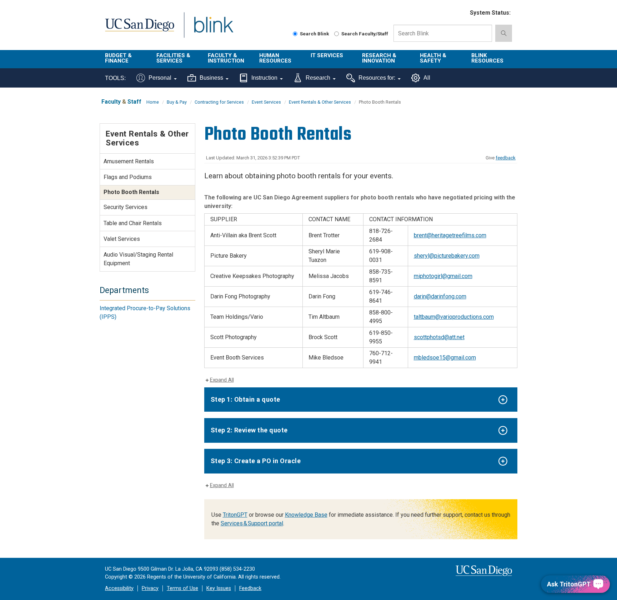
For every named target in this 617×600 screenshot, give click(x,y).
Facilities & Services (173, 58)
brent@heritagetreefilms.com (450, 235)
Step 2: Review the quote (249, 430)
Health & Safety (433, 58)
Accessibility (119, 588)
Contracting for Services (219, 102)
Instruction (264, 78)
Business (211, 78)
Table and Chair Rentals (133, 223)
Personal (160, 78)
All (426, 78)
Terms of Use (182, 588)
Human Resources (275, 58)
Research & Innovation (379, 58)
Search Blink (314, 33)
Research (318, 78)
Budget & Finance (118, 58)
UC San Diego (139, 29)
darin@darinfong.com (440, 296)
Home (152, 102)
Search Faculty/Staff (364, 33)
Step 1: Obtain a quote (245, 399)
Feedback (250, 588)
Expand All (222, 380)
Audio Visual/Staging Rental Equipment (138, 259)
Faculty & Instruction (226, 58)
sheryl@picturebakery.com (447, 255)
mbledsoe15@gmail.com (445, 357)
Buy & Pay (177, 102)
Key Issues (218, 588)
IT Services (327, 55)
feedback (506, 157)
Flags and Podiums (128, 177)
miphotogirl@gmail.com (443, 276)
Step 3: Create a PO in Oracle (256, 461)
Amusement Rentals (129, 161)
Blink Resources (487, 58)
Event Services (266, 102)
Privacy (150, 588)
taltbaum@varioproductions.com (454, 316)
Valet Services (122, 238)
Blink (213, 29)
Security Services (125, 207)
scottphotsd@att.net (439, 337)
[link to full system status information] (460, 13)
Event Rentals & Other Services (320, 102)
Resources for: (376, 78)
